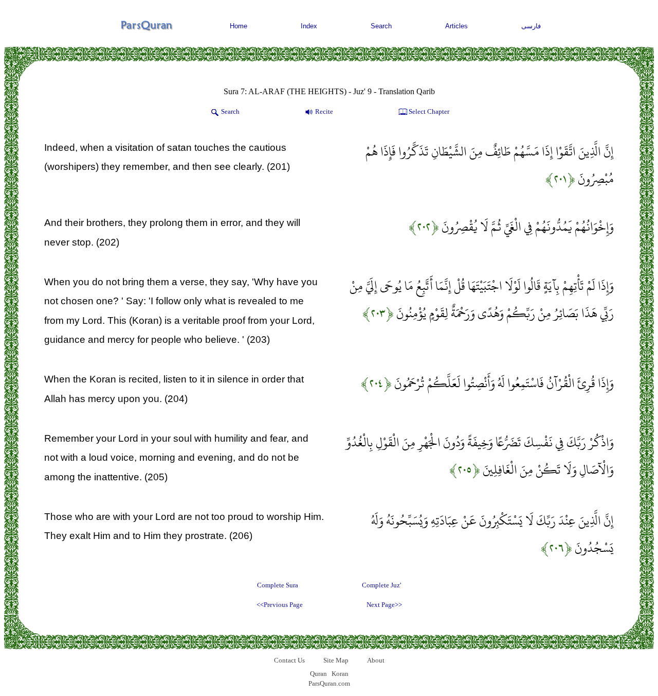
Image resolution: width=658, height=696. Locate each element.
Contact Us (289, 660)
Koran (340, 673)
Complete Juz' (381, 585)
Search (381, 26)
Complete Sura (277, 585)
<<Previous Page (280, 604)
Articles (456, 26)
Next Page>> (384, 604)
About (376, 660)
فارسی (531, 26)
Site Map (336, 660)
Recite (324, 111)
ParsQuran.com (329, 683)
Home (238, 26)
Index (309, 26)
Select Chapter (429, 111)
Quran (318, 673)
